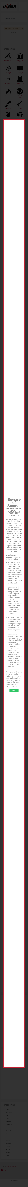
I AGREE (14, 690)
